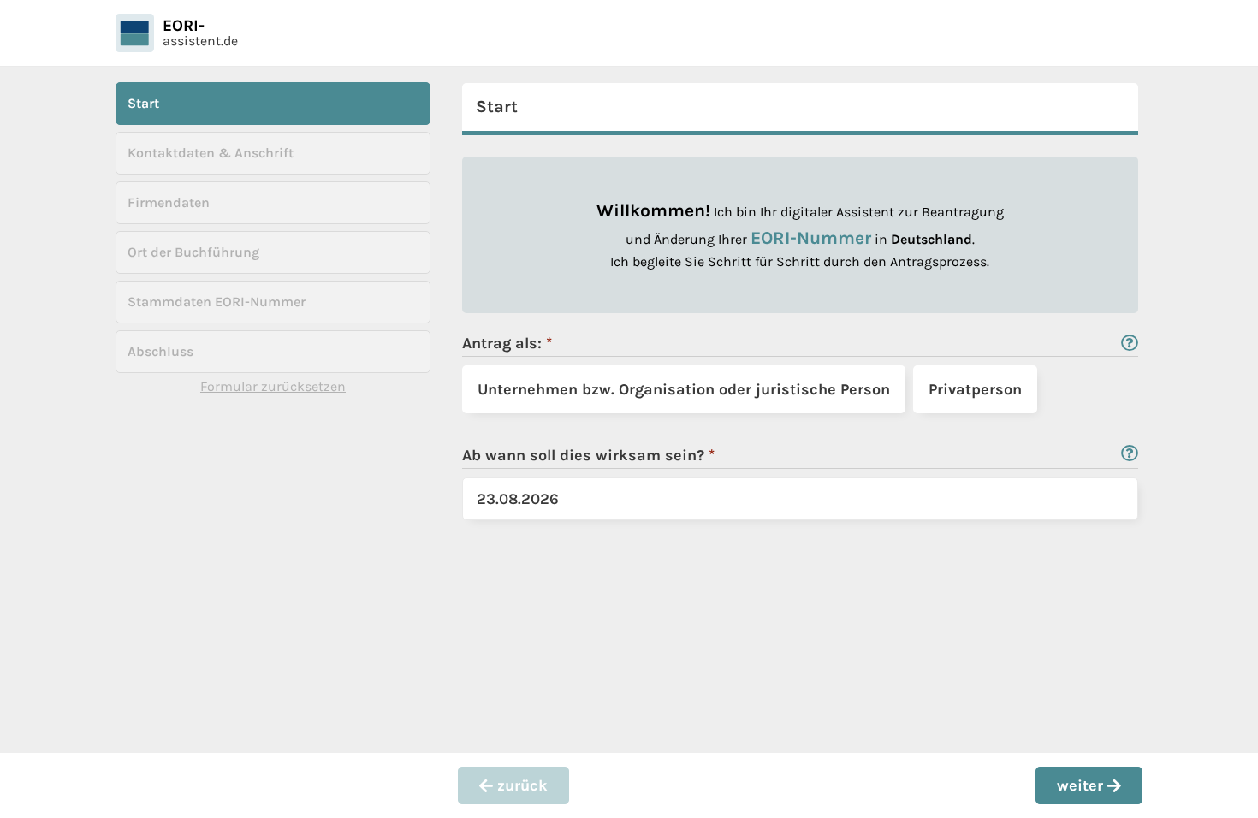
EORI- (184, 25)
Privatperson (975, 389)
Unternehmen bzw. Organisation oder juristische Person (684, 389)
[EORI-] (135, 33)
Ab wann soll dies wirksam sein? (597, 455)
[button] (513, 785)
